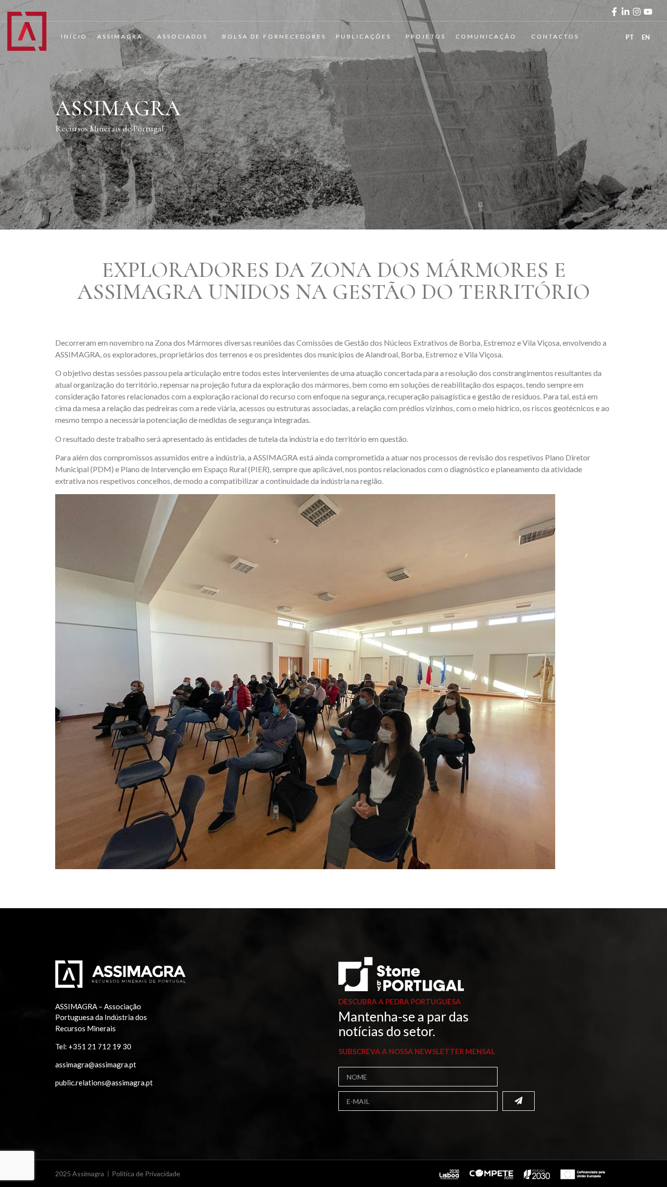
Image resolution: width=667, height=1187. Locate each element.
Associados (182, 36)
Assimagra (120, 36)
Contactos (555, 36)
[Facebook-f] (614, 11)
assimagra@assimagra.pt (95, 1064)
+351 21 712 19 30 (99, 1046)
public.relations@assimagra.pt (104, 1082)
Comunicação (486, 36)
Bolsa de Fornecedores (274, 36)
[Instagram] (636, 11)
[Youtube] (648, 11)
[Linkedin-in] (625, 11)
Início (74, 36)
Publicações (363, 36)
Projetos (426, 36)
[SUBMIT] (518, 1101)
